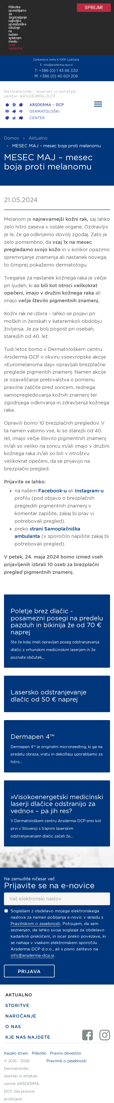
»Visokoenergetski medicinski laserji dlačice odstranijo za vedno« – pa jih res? (57, 804)
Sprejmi (94, 7)
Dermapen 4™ (32, 736)
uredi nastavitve (15, 46)
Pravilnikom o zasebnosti (35, 923)
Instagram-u (89, 490)
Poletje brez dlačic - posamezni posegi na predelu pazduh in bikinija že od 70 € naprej (57, 622)
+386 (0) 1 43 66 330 (58, 70)
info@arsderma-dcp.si (58, 64)
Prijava (29, 971)
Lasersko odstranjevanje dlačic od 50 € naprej (48, 696)
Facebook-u (52, 490)
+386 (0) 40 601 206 (59, 76)
